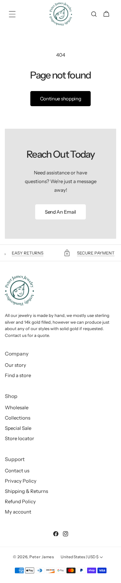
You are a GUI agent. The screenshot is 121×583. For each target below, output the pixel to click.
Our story (15, 365)
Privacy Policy (20, 481)
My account (18, 512)
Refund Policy (20, 501)
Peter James (41, 556)
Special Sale (18, 428)
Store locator (19, 438)
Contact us (17, 470)
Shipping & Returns (26, 491)
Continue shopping (60, 99)
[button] (12, 14)
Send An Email (60, 212)
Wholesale (16, 407)
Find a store (18, 375)
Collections (17, 418)
